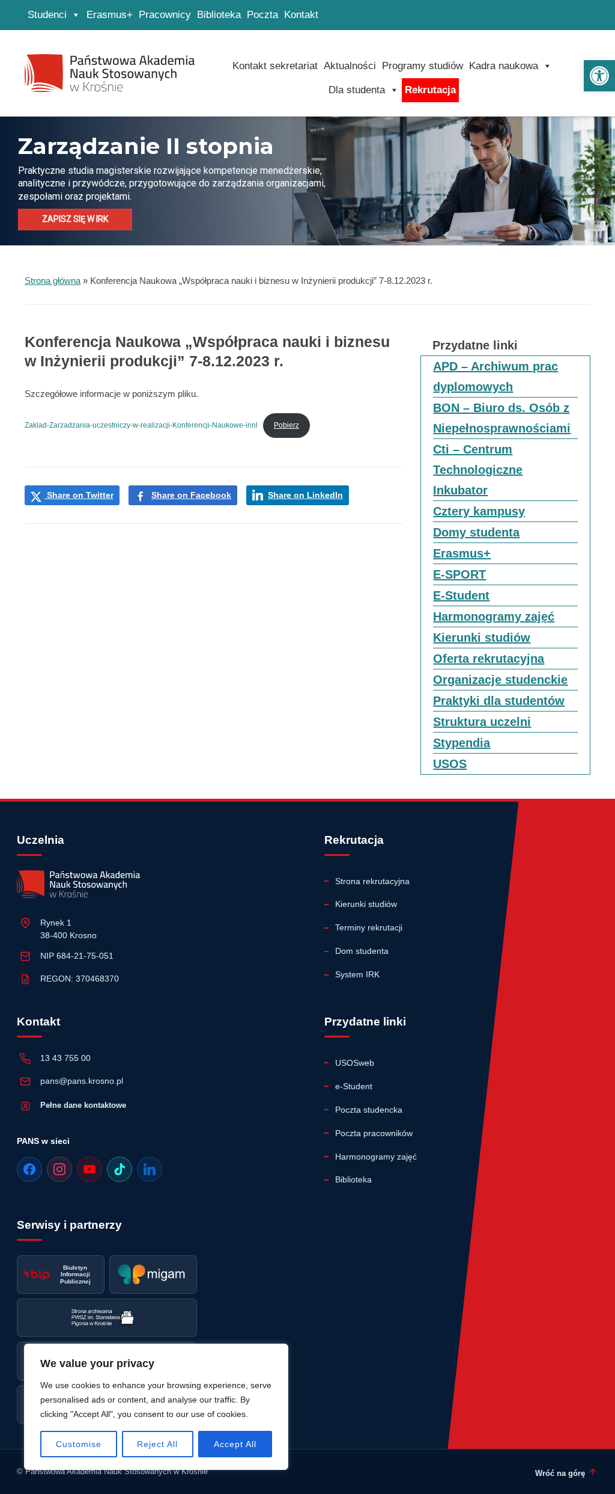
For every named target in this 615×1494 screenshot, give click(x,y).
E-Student (461, 595)
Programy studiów (422, 66)
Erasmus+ (109, 14)
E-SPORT (459, 574)
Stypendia (461, 742)
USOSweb (354, 1063)
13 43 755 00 (65, 1058)
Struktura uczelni (482, 721)
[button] (599, 75)
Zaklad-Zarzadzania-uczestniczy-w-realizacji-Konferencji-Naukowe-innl (141, 425)
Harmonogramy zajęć (493, 616)
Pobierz (286, 425)
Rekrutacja (430, 90)
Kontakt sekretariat (275, 66)
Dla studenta (357, 90)
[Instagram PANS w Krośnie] (59, 1169)
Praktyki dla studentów (499, 700)
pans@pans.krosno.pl (81, 1081)
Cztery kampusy (479, 511)
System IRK (357, 974)
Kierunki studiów (481, 637)
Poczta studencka (368, 1109)
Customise (78, 1444)
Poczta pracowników (374, 1133)
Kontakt (301, 14)
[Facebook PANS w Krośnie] (29, 1169)
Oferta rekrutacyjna (488, 658)
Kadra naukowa (503, 66)
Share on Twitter (79, 495)
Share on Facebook (191, 495)
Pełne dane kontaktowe (83, 1105)
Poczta (262, 14)
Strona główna (52, 280)
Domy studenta (476, 532)
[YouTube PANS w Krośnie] (89, 1169)
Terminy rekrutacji (368, 927)
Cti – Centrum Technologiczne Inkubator (478, 470)
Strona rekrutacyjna (372, 881)
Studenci (47, 14)
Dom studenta (362, 951)
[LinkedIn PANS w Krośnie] (149, 1169)
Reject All (157, 1444)
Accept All (235, 1444)
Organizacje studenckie (500, 679)
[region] (156, 1407)
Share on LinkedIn (305, 495)
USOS (450, 763)
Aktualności (350, 66)
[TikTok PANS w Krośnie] (119, 1169)
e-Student (353, 1086)
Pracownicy (165, 14)
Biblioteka (219, 14)
